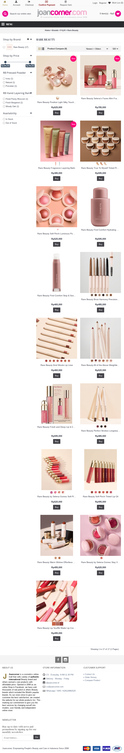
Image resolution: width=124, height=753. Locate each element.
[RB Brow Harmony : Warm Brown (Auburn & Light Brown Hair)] (110, 295)
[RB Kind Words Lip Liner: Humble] (57, 361)
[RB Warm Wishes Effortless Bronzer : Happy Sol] (55, 558)
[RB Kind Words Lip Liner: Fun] (53, 361)
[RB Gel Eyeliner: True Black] (101, 426)
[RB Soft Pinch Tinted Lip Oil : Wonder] (110, 492)
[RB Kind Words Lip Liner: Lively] (60, 361)
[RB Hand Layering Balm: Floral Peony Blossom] (55, 163)
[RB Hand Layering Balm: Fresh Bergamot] (58, 163)
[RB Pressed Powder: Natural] (101, 163)
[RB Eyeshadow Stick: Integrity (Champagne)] (106, 361)
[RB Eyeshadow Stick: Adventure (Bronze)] (91, 361)
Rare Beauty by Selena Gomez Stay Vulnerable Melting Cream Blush (101, 562)
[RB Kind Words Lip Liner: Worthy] (68, 361)
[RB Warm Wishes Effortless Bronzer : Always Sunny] (58, 558)
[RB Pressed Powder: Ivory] (97, 163)
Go (36, 737)
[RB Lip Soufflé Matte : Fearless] (60, 623)
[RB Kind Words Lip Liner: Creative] (49, 361)
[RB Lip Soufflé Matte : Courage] (57, 623)
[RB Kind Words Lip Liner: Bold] (45, 361)
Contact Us (90, 674)
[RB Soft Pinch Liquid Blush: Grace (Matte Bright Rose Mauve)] (51, 492)
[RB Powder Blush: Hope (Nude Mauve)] (57, 229)
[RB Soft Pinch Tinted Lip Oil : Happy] (95, 492)
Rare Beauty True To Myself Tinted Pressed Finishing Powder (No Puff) (101, 168)
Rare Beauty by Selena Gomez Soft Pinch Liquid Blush (57, 496)
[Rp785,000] (30, 62)
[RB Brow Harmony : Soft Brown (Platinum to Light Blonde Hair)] (106, 295)
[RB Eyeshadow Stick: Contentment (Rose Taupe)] (99, 361)
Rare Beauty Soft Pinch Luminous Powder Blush (57, 233)
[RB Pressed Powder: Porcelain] (104, 163)
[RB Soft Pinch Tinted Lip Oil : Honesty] (99, 492)
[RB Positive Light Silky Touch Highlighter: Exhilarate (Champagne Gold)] (57, 98)
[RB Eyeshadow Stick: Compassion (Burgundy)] (95, 361)
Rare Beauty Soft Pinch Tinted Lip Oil (100, 496)
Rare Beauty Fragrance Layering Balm (56, 168)
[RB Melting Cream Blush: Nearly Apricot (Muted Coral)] (101, 558)
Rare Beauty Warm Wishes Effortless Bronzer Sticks (57, 562)
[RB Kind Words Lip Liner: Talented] (64, 361)
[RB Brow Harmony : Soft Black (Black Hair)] (102, 295)
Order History (91, 677)
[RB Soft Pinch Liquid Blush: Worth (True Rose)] (62, 492)
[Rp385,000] (5, 62)
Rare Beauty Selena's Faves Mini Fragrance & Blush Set (101, 98)
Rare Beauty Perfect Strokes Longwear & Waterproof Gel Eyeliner (101, 431)
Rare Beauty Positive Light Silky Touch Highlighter (57, 102)
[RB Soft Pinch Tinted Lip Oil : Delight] (91, 492)
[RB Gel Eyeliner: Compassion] (97, 426)
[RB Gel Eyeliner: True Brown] (104, 426)
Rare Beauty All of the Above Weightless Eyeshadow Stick (101, 365)
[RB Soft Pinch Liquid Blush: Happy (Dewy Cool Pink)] (55, 492)
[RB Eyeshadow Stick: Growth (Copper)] (102, 361)
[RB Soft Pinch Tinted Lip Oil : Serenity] (106, 492)
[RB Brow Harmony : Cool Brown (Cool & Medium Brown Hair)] (91, 295)
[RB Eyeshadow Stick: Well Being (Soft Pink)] (110, 361)
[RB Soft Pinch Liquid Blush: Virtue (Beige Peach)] (58, 492)
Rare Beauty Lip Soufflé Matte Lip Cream (57, 628)
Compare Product (92, 680)
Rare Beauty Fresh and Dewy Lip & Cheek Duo (57, 427)
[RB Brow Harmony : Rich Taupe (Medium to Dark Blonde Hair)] (99, 295)
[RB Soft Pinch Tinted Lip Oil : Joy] (102, 492)
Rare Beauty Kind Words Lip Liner (57, 365)
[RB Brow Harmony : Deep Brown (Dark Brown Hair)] (95, 295)
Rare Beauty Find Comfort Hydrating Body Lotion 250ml (101, 230)
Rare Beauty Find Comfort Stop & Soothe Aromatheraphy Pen (57, 295)
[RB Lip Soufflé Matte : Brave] (53, 623)
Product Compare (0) (57, 49)
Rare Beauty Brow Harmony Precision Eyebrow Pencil (101, 299)
